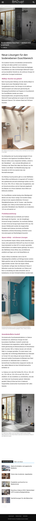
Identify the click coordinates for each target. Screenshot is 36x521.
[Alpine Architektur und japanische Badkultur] (6, 468)
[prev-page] (3, 506)
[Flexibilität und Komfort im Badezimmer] (6, 484)
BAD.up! (5, 47)
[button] (2, 2)
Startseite (25, 516)
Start (2, 6)
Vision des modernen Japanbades (21, 474)
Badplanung (7, 6)
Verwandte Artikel (7, 461)
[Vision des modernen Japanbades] (6, 476)
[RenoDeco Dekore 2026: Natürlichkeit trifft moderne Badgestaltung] (6, 492)
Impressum (11, 516)
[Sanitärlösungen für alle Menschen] (6, 500)
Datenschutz (18, 516)
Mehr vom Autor (18, 461)
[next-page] (5, 506)
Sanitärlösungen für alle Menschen (22, 498)
